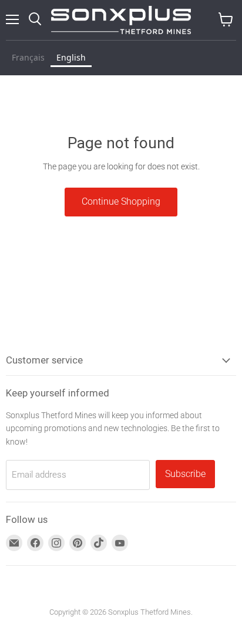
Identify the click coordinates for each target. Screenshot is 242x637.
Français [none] (28, 57)
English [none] (71, 57)
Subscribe (185, 473)
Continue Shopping (121, 201)
